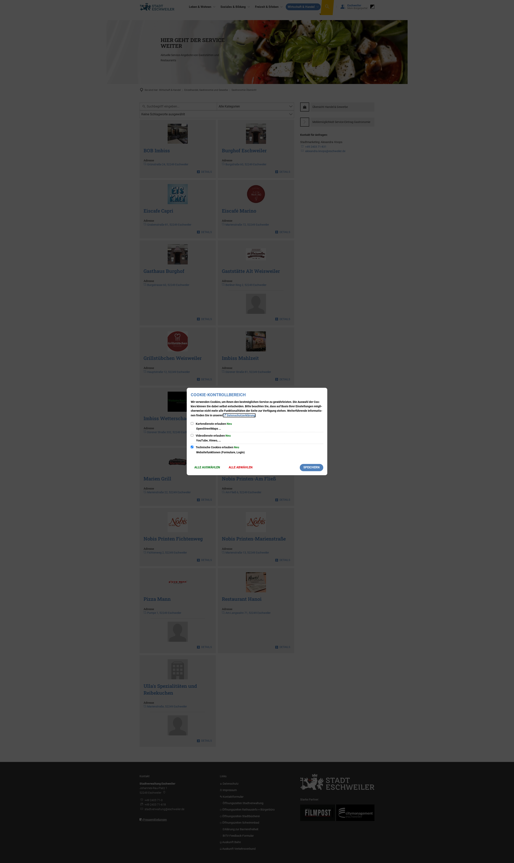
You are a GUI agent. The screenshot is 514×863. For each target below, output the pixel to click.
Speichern (311, 467)
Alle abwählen (241, 467)
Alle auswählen (207, 467)
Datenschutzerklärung (241, 415)
